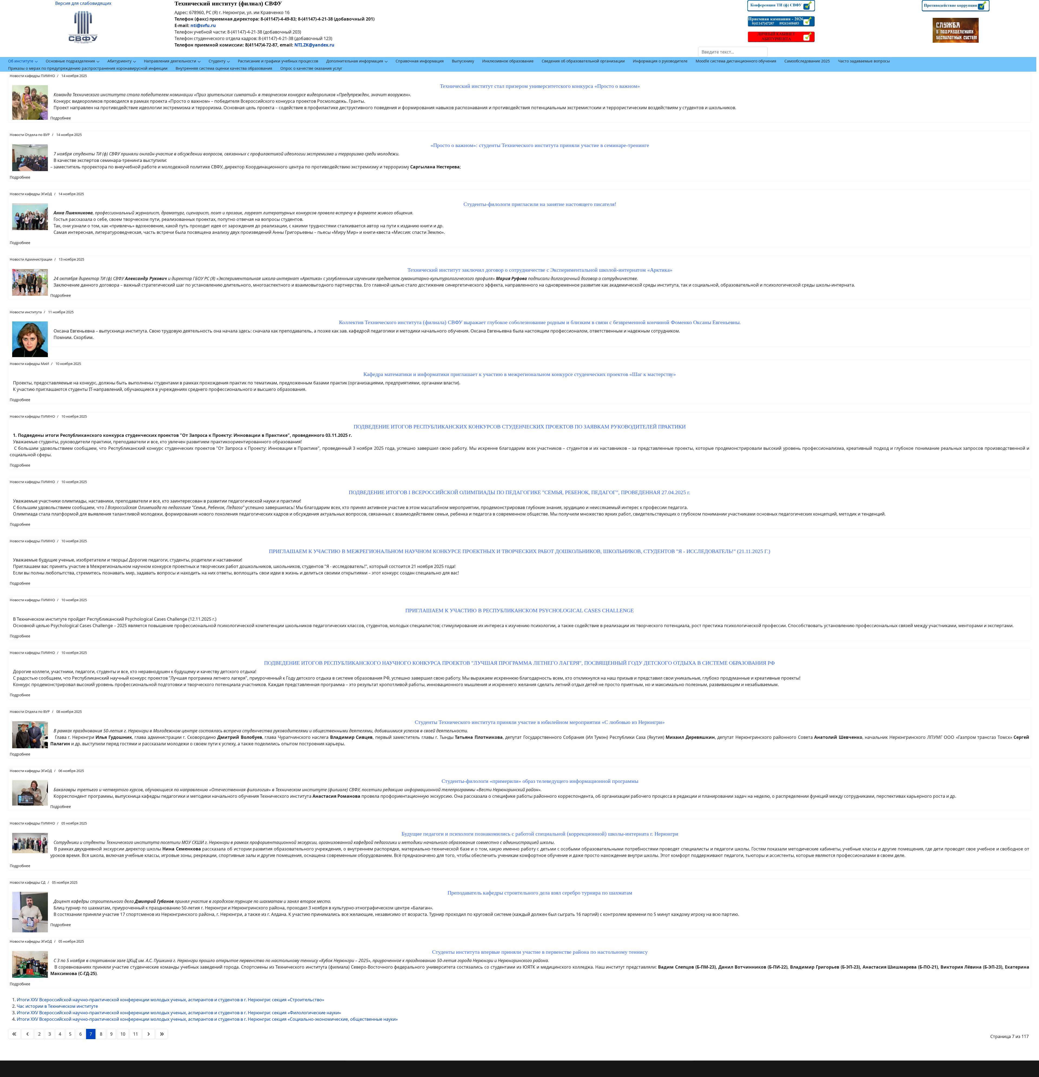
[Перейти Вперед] (148, 1034)
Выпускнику (463, 61)
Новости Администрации (31, 259)
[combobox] (733, 52)
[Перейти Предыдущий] (27, 1034)
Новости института (26, 312)
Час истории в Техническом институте (57, 1006)
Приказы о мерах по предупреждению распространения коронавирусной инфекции (87, 68)
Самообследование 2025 (807, 61)
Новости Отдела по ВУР (30, 134)
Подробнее (60, 118)
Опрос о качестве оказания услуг (311, 68)
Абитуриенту (119, 61)
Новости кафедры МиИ (29, 363)
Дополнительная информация (354, 61)
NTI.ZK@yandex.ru (314, 45)
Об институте (20, 61)
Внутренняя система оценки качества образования (224, 68)
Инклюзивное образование (508, 61)
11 (135, 1034)
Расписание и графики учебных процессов (278, 61)
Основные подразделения (70, 61)
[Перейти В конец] (162, 1034)
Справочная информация (420, 61)
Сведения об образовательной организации (583, 61)
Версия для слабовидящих (83, 3)
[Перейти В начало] (14, 1034)
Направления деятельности (170, 61)
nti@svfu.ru (203, 25)
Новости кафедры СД (27, 882)
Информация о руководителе (660, 61)
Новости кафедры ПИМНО (32, 75)
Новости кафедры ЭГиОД (31, 193)
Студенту (217, 61)
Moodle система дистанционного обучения (736, 61)
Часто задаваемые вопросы (864, 61)
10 (122, 1034)
